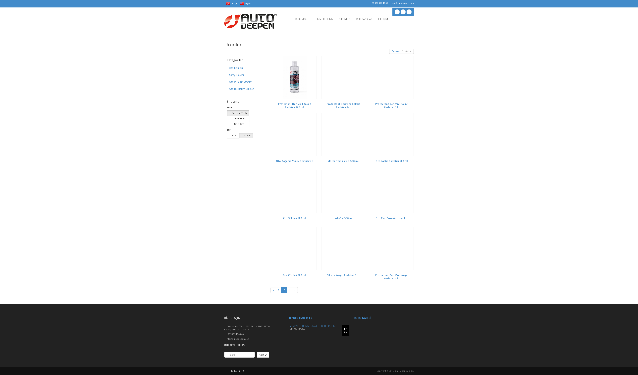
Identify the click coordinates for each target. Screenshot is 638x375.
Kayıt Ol (263, 354)
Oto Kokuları (236, 67)
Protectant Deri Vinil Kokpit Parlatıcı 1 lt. (392, 105)
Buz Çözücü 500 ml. (294, 275)
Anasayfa (396, 51)
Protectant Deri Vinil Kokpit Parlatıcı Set (343, 105)
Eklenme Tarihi (239, 113)
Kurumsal (301, 19)
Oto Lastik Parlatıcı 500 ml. (391, 161)
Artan (234, 135)
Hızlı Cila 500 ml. (343, 218)
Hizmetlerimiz (324, 19)
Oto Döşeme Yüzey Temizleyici (295, 161)
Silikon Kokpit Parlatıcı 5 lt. (343, 275)
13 (345, 330)
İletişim (383, 19)
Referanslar (364, 19)
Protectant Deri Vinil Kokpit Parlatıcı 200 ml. (294, 105)
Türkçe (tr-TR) (237, 370)
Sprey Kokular (236, 74)
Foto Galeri (362, 318)
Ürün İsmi (239, 124)
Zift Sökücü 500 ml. (294, 218)
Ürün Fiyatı (239, 118)
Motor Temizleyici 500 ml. (343, 161)
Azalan (247, 135)
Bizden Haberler (300, 318)
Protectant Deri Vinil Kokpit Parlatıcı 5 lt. (392, 276)
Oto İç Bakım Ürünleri (240, 81)
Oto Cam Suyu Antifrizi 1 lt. (391, 218)
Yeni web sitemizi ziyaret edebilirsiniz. (313, 326)
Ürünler (344, 19)
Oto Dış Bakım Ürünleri (241, 88)
